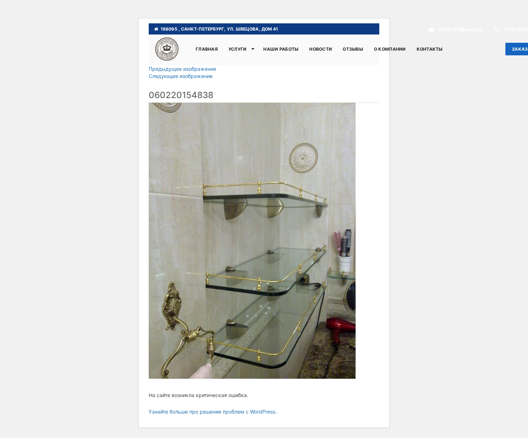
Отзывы (353, 49)
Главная (207, 49)
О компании (390, 49)
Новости (320, 49)
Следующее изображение (181, 76)
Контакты (430, 49)
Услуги (237, 49)
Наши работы (280, 49)
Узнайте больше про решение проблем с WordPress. (213, 412)
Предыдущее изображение (182, 69)
